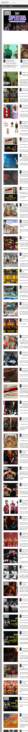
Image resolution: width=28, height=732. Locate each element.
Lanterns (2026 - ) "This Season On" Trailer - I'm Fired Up (11, 61)
